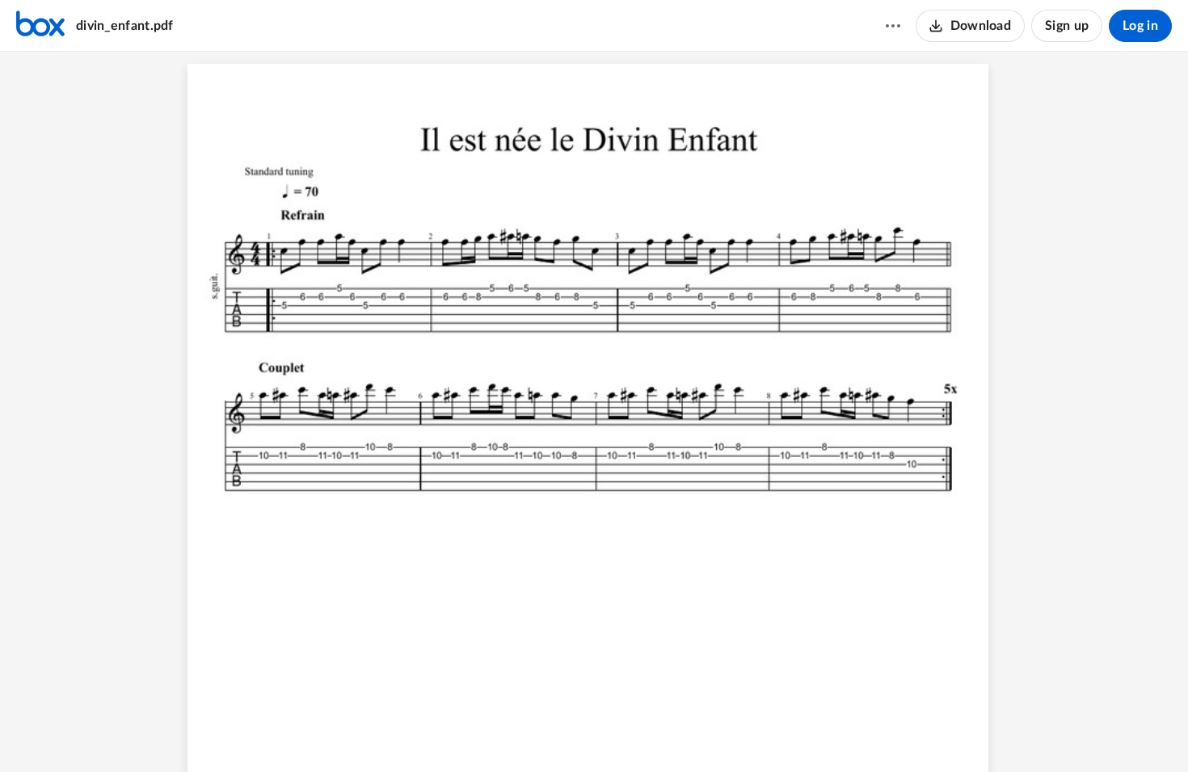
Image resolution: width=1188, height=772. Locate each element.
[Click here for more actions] (893, 26)
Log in (1140, 25)
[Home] (40, 25)
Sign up (1067, 25)
